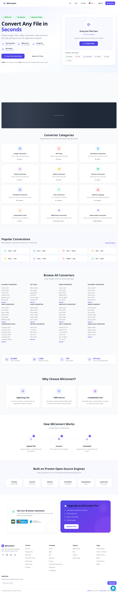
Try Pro (111, 3)
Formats (83, 3)
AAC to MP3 (33, 320)
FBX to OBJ (4, 300)
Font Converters (65, 324)
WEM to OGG (92, 332)
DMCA (98, 558)
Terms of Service (101, 552)
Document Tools (30, 558)
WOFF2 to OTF (63, 327)
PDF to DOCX (34, 288)
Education (52, 567)
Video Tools (28, 561)
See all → (4, 302)
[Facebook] (2, 554)
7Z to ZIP (33, 330)
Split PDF (33, 295)
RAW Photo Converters (67, 304)
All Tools (27, 548)
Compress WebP (6, 339)
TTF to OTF (62, 339)
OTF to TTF (62, 335)
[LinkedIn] (15, 554)
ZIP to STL (33, 335)
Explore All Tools (37, 56)
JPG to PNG (62, 293)
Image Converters (65, 284)
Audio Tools (28, 564)
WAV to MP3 (33, 310)
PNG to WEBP (63, 297)
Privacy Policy (100, 548)
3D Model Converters (9, 284)
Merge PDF (33, 293)
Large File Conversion (55, 564)
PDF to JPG (33, 290)
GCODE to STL (5, 295)
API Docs (51, 558)
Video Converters (7, 304)
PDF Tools (33, 284)
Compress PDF (5, 327)
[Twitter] (11, 554)
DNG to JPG (62, 317)
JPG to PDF (62, 300)
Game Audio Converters (96, 324)
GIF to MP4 (4, 310)
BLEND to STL (5, 297)
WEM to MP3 (92, 327)
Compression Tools (8, 324)
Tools (76, 3)
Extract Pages (34, 297)
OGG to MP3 (34, 317)
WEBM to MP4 (5, 320)
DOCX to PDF (92, 288)
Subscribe (112, 583)
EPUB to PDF (91, 300)
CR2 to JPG (62, 312)
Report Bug (76, 558)
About (51, 548)
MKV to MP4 (5, 315)
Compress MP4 (6, 335)
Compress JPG (5, 330)
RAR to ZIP (33, 327)
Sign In (100, 3)
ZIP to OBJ (33, 337)
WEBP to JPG (62, 295)
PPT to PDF (91, 297)
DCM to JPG (91, 312)
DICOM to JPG (92, 315)
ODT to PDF (91, 290)
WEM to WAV (91, 330)
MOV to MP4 (5, 312)
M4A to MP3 (34, 308)
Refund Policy (100, 555)
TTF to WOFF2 (63, 332)
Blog (50, 552)
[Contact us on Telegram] (113, 588)
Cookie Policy (100, 561)
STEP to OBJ (5, 290)
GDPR (98, 564)
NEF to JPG (62, 310)
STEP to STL (4, 293)
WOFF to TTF (63, 330)
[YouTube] (7, 554)
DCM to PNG (91, 317)
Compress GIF (5, 337)
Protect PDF (33, 300)
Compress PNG (6, 332)
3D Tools (27, 567)
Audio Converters (36, 304)
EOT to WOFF (63, 337)
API (70, 3)
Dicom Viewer (92, 308)
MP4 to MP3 (5, 308)
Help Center (76, 548)
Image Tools (29, 552)
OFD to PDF (91, 293)
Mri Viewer (91, 310)
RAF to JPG (62, 320)
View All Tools (110, 243)
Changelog (52, 570)
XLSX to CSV (91, 295)
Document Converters (96, 284)
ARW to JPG (62, 308)
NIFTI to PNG (92, 320)
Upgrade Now (71, 526)
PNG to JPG (62, 290)
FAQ (74, 552)
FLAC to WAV (34, 315)
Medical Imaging (94, 304)
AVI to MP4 (4, 317)
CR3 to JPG (62, 315)
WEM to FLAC (92, 335)
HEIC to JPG (62, 288)
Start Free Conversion (14, 56)
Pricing (51, 561)
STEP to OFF (5, 288)
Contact (75, 555)
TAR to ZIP (33, 332)
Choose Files (89, 43)
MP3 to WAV (33, 312)
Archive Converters (37, 324)
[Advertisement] (59, 86)
